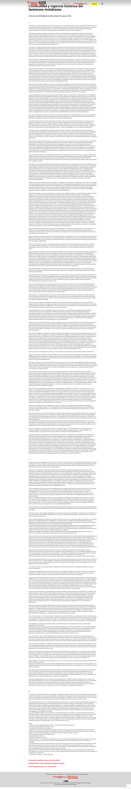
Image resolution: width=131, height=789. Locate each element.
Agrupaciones (60, 774)
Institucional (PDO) (73, 774)
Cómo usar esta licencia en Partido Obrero (65, 784)
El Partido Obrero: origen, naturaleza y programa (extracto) (46, 763)
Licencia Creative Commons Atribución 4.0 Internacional (76, 783)
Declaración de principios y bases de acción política (44, 760)
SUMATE (94, 4)
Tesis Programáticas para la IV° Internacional (42, 766)
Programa (48, 774)
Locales (54, 774)
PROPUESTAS (66, 3)
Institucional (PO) (83, 774)
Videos (66, 774)
